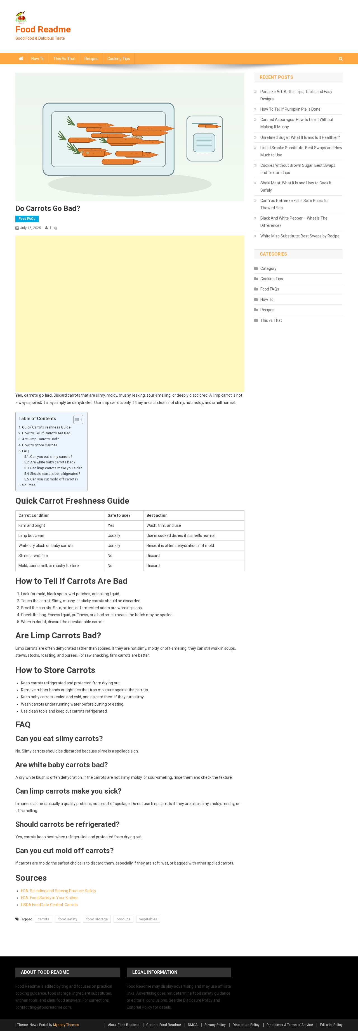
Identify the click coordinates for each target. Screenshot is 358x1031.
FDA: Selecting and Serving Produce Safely (58, 891)
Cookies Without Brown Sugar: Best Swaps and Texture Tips (297, 169)
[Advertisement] (129, 274)
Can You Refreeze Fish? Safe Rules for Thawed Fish (294, 204)
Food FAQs (27, 219)
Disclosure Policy (246, 1025)
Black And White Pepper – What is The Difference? (294, 222)
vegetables (148, 919)
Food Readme (43, 29)
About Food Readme (123, 1025)
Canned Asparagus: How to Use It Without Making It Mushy (296, 123)
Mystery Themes (66, 1025)
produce (123, 919)
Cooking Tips (118, 58)
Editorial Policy (331, 1025)
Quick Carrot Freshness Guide (46, 427)
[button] (75, 419)
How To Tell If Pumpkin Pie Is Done (290, 109)
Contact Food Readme (163, 1025)
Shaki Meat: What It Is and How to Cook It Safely (295, 186)
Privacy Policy (215, 1025)
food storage (97, 919)
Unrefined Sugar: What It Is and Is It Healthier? (300, 137)
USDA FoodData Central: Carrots (49, 905)
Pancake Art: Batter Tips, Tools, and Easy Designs (296, 95)
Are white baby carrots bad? (52, 462)
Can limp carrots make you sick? (56, 468)
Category (268, 268)
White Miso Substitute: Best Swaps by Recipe (300, 236)
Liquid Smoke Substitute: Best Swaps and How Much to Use (301, 151)
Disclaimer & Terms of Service (290, 1025)
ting (53, 227)
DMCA (192, 1025)
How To (37, 58)
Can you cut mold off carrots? (54, 479)
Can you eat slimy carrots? (51, 456)
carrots (43, 919)
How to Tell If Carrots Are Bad (46, 433)
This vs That (64, 58)
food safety (67, 919)
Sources (29, 485)
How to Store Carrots (39, 445)
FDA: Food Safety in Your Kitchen (50, 898)
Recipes (91, 58)
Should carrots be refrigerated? (55, 474)
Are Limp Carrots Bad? (40, 439)
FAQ (25, 451)
